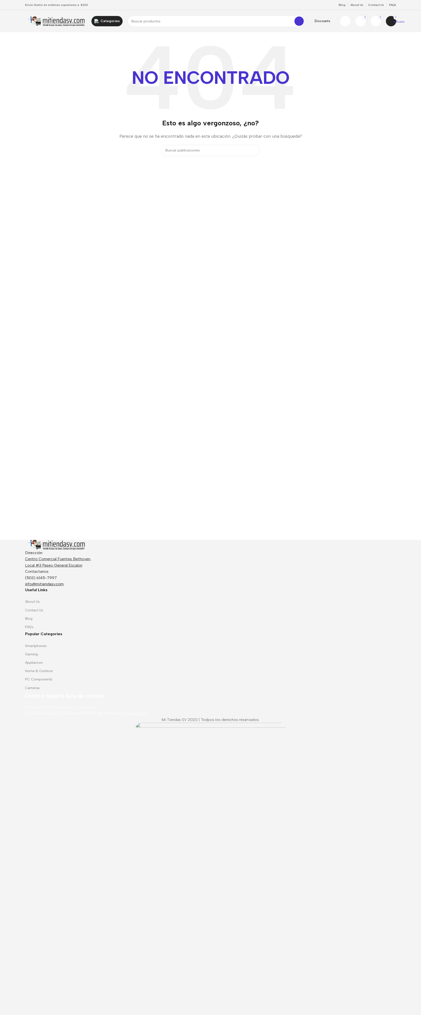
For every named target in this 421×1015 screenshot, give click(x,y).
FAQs (29, 627)
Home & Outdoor (39, 671)
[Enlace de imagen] (56, 544)
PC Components (38, 679)
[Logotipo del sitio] (56, 20)
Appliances (34, 663)
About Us (32, 602)
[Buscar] (299, 21)
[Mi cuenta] (345, 21)
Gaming (31, 654)
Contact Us (34, 610)
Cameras (32, 688)
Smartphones (36, 646)
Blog (28, 619)
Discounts (322, 21)
